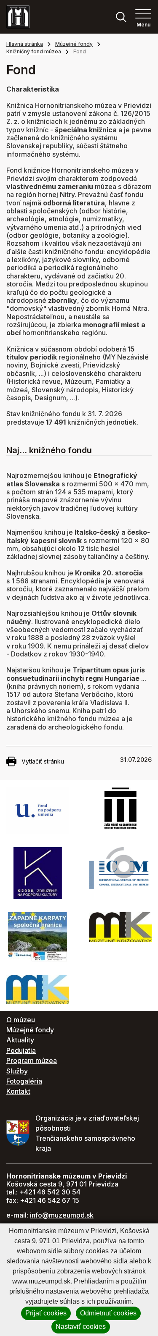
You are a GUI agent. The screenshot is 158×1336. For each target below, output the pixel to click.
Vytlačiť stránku (42, 761)
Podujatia (21, 1050)
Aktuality (20, 1040)
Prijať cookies (46, 1313)
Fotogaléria (24, 1081)
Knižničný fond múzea (33, 51)
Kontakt (18, 1091)
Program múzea (31, 1060)
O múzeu (20, 1020)
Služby (17, 1071)
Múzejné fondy (74, 44)
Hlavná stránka (24, 44)
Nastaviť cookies (81, 1326)
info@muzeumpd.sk (62, 1215)
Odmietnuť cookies (108, 1313)
